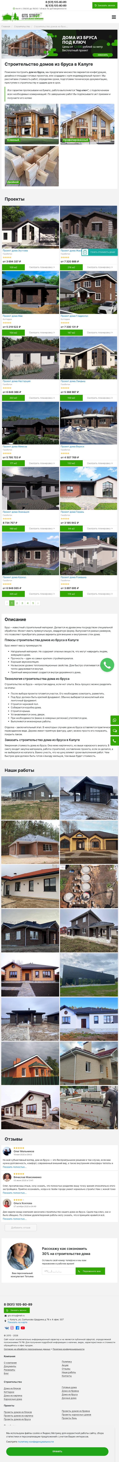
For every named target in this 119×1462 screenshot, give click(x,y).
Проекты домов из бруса (17, 1419)
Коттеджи (9, 1392)
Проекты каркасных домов (76, 1414)
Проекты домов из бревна (76, 1411)
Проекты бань (69, 1418)
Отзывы (66, 1368)
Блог (6, 1373)
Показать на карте (17, 1322)
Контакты (67, 1375)
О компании (10, 1362)
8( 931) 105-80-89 (56, 5)
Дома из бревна (70, 1391)
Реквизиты (9, 1369)
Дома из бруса (70, 1394)
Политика (67, 1361)
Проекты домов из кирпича (18, 1415)
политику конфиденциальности (36, 1441)
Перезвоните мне (92, 1271)
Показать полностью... (14, 1167)
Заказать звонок (18, 1310)
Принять (57, 1451)
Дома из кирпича (13, 1395)
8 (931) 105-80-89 (56, 2)
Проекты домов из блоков (18, 1412)
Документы (10, 1366)
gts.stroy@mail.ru (16, 1315)
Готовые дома (69, 1387)
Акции (65, 1365)
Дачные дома (69, 1398)
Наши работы (69, 1372)
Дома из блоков (12, 1388)
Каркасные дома (13, 1399)
